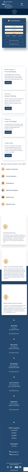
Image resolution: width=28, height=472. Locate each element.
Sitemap (11, 464)
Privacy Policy (15, 464)
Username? (8, 35)
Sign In (14, 33)
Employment (14, 11)
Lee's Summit (14, 430)
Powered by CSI (14, 470)
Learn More (8, 82)
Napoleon (14, 438)
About (14, 9)
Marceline (14, 432)
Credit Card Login (15, 40)
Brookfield (14, 435)
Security (15, 13)
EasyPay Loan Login (14, 44)
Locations (14, 10)
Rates (14, 12)
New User (20, 35)
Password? (14, 35)
